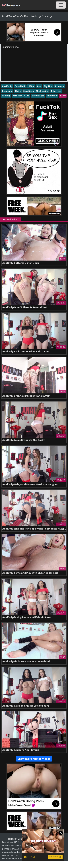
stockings (28, 90)
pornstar (17, 95)
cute (26, 95)
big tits (48, 86)
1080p (30, 86)
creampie (7, 90)
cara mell (20, 86)
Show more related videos (34, 758)
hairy (18, 90)
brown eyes (38, 95)
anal (38, 86)
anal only (52, 95)
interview (56, 90)
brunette (59, 86)
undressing (42, 90)
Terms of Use (15, 838)
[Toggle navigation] (61, 5)
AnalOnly (7, 86)
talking (6, 95)
